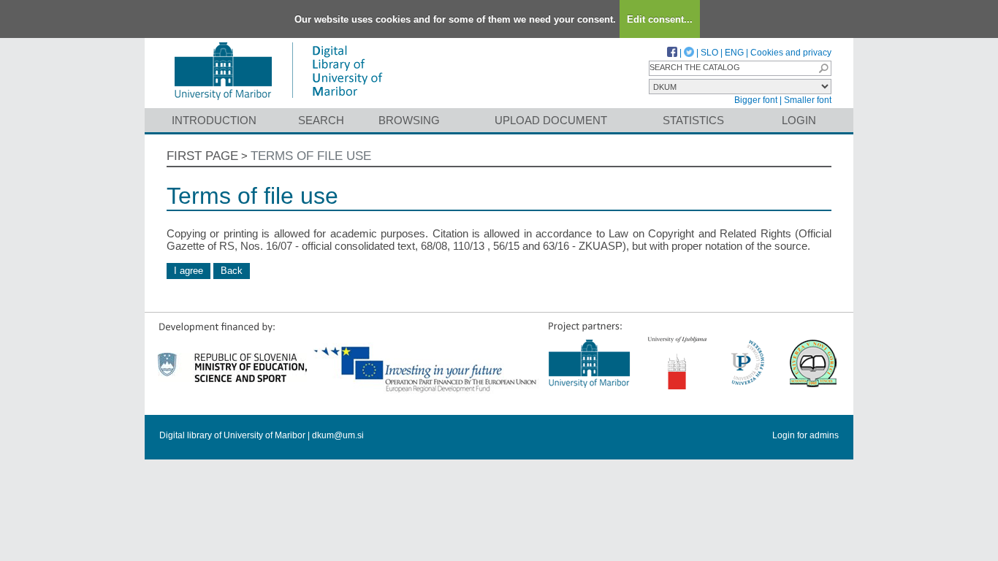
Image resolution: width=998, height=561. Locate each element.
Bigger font (755, 100)
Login (799, 120)
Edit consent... (660, 19)
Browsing (409, 120)
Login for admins (805, 435)
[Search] (823, 68)
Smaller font (807, 100)
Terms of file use (311, 156)
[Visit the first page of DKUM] (278, 101)
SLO (709, 52)
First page (202, 156)
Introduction (214, 120)
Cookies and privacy (790, 52)
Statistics (693, 120)
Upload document (551, 120)
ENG (734, 52)
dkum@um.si (338, 435)
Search (321, 120)
